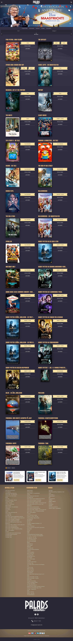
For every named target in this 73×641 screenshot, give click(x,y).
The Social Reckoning (31, 539)
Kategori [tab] (54, 30)
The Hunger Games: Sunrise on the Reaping (35, 564)
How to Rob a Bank (31, 559)
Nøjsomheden (8, 505)
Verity (28, 533)
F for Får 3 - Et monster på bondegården (35, 535)
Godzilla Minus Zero (31, 556)
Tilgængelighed (52, 496)
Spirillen (6, 511)
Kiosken (50, 502)
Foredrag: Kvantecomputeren (11, 534)
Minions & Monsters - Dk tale (11, 500)
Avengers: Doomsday (31, 581)
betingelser (35, 630)
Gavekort (38, 28)
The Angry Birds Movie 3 (32, 585)
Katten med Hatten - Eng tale (33, 578)
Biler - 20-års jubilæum (9, 530)
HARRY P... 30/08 (60, 345)
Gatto (28, 590)
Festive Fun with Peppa (31, 561)
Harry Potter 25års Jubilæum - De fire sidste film (15, 524)
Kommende (31, 28)
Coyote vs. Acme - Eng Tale (32, 516)
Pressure (7, 531)
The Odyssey (8, 491)
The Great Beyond (30, 594)
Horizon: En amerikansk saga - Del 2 (34, 587)
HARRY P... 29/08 (60, 295)
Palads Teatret (36, 1)
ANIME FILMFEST (52, 501)
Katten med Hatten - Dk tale (32, 576)
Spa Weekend (30, 519)
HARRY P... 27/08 (60, 244)
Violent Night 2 (30, 572)
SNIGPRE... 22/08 (60, 194)
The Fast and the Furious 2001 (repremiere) (35, 527)
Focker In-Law (30, 567)
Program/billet (24, 28)
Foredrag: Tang (8, 537)
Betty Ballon (29, 528)
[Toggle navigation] (71, 2)
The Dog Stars (8, 513)
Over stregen (29, 557)
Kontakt (43, 28)
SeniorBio (51, 490)
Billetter (16, 480)
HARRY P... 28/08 (60, 270)
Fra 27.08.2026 (28, 219)
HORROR (50, 500)
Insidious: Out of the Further (10, 496)
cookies (43, 630)
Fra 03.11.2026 (28, 446)
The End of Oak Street (9, 504)
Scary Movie (7, 509)
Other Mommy (30, 544)
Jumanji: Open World (31, 583)
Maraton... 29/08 (27, 320)
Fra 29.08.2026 (28, 295)
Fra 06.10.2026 (28, 421)
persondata (39, 630)
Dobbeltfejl (29, 524)
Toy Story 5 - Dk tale (9, 501)
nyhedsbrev (30, 630)
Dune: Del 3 (29, 579)
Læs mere (27, 48)
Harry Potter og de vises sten (11, 512)
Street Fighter (30, 545)
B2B (49, 497)
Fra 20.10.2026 (60, 421)
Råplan (28, 542)
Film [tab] (18, 30)
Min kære (29, 522)
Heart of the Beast (30, 526)
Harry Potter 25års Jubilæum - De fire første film (15, 517)
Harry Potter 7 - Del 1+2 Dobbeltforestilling (13, 528)
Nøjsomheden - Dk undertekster (11, 507)
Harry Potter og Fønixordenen (11, 526)
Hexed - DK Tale (30, 568)
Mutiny (6, 497)
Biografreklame (52, 498)
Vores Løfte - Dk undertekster (11, 494)
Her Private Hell (30, 548)
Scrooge (29, 560)
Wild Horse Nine (30, 571)
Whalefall (29, 546)
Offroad (28, 530)
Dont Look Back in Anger (32, 515)
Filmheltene (51, 504)
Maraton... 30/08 (27, 345)
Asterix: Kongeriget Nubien (32, 582)
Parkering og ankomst (53, 507)
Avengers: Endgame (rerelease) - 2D (34, 523)
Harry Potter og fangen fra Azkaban (12, 519)
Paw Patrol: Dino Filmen (10, 490)
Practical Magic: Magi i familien (33, 517)
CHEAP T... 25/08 (60, 118)
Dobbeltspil (7, 508)
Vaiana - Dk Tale (8, 502)
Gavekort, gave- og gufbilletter (55, 508)
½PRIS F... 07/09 (60, 396)
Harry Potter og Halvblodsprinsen (12, 527)
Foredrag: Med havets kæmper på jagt (13, 533)
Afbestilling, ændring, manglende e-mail (56, 491)
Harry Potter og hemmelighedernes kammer (14, 516)
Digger (28, 531)
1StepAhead (46, 635)
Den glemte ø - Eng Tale (32, 538)
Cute (28, 565)
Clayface (29, 550)
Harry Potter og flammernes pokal (12, 520)
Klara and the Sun (30, 553)
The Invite (7, 498)
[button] (3, 23)
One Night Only (8, 515)
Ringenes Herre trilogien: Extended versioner (36, 586)
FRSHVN (50, 505)
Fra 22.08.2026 (28, 144)
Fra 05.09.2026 (28, 396)
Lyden (50, 493)
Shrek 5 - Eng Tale (30, 593)
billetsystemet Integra (38, 635)
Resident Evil (29, 520)
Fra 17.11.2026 (60, 446)
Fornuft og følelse (30, 552)
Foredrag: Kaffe (8, 535)
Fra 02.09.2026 (60, 371)
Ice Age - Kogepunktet (31, 589)
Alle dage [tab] (36, 34)
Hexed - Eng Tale (30, 570)
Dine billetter (48, 28)
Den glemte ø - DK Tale (31, 537)
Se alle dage (28, 46)
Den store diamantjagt (31, 541)
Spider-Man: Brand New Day (11, 493)
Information (51, 494)
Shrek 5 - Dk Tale (30, 591)
